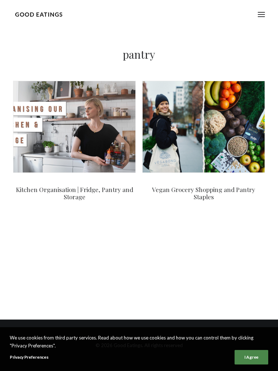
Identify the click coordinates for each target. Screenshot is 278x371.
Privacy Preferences (29, 357)
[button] (261, 14)
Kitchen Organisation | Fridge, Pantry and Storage (74, 193)
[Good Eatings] (38, 14)
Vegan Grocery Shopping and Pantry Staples (203, 193)
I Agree (251, 357)
